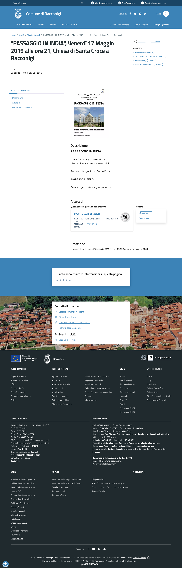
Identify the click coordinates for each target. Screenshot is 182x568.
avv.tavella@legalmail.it (106, 463)
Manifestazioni (33, 35)
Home (13, 35)
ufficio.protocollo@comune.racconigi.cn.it (33, 443)
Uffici (13, 384)
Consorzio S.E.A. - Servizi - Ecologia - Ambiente (111, 487)
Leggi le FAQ (16, 491)
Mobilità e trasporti (93, 384)
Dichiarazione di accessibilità (22, 483)
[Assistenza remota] (148, 557)
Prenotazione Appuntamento (23, 495)
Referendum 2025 (127, 407)
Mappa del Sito (17, 538)
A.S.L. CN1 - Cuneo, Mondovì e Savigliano (109, 483)
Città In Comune (139, 557)
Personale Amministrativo (21, 396)
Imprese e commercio (94, 380)
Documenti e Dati (18, 388)
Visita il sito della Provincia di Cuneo (66, 483)
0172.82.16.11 (20, 428)
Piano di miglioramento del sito (23, 487)
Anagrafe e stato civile (61, 384)
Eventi (149, 376)
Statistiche (15, 534)
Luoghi (149, 380)
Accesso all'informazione (119, 24)
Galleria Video (152, 392)
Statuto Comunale (18, 510)
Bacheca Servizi (17, 506)
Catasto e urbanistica (60, 396)
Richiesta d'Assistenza (20, 503)
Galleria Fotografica (155, 388)
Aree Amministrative (19, 380)
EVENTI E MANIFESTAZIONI (87, 213)
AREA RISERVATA (91, 564)
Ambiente (56, 380)
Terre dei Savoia (98, 491)
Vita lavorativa (91, 400)
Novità (21, 35)
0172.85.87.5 (20, 431)
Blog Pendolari (98, 479)
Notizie (122, 376)
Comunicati (124, 388)
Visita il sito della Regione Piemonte (66, 479)
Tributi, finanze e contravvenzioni (98, 392)
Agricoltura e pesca (59, 376)
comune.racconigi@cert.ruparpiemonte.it (32, 440)
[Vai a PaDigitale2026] (156, 357)
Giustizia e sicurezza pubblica (97, 376)
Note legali (15, 518)
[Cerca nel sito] (166, 14)
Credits (13, 526)
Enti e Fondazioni (18, 392)
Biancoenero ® (101, 560)
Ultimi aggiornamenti (19, 530)
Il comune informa (127, 384)
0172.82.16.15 (90, 224)
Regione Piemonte (19, 3)
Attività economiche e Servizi (159, 396)
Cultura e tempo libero (61, 400)
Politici (13, 400)
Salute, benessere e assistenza (97, 388)
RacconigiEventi (58, 491)
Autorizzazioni (57, 392)
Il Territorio (151, 384)
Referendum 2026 (127, 411)
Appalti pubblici (58, 388)
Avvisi (122, 404)
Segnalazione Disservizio (21, 499)
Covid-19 (123, 400)
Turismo (88, 396)
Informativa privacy (19, 514)
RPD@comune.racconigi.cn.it (109, 460)
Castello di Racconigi (60, 487)
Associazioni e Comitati (156, 400)
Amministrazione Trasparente (23, 479)
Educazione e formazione (62, 404)
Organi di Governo (18, 376)
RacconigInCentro (59, 495)
